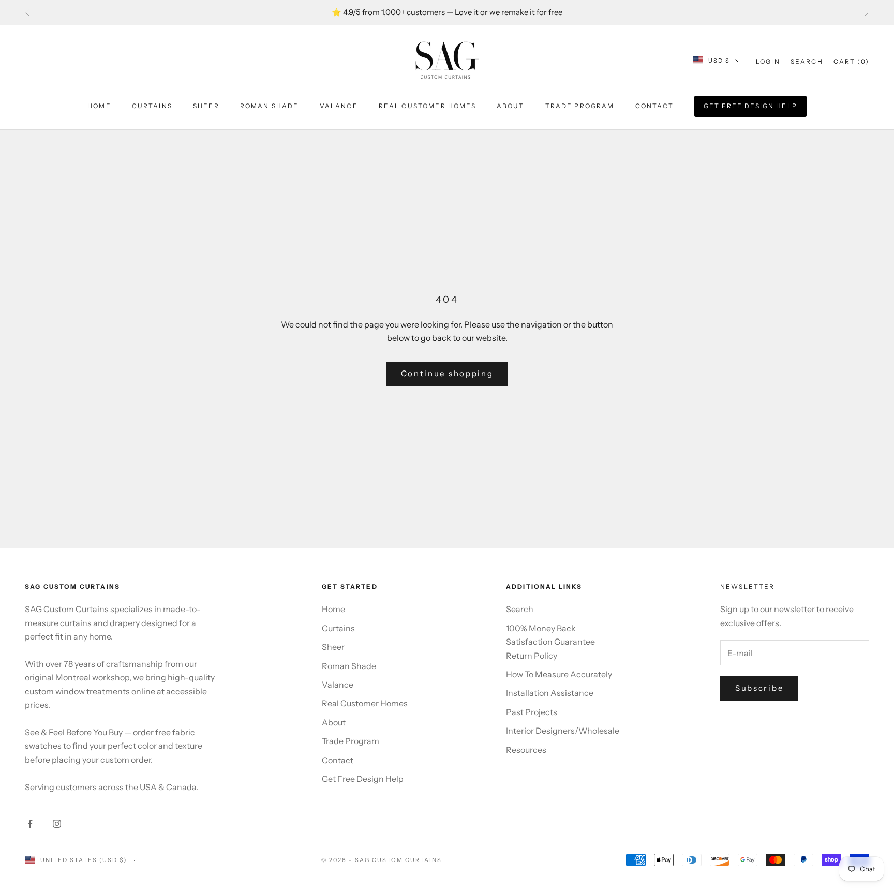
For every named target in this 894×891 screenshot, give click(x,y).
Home (99, 106)
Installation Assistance (549, 693)
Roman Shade (269, 106)
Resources (526, 750)
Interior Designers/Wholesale (562, 730)
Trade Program (580, 106)
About (511, 106)
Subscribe (759, 688)
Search (519, 609)
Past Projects (531, 712)
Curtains (152, 106)
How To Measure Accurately (559, 674)
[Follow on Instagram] (57, 824)
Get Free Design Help (750, 106)
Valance (339, 106)
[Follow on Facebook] (30, 824)
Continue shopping (447, 373)
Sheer (206, 106)
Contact (654, 106)
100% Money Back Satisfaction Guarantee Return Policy (550, 642)
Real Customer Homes (427, 106)
